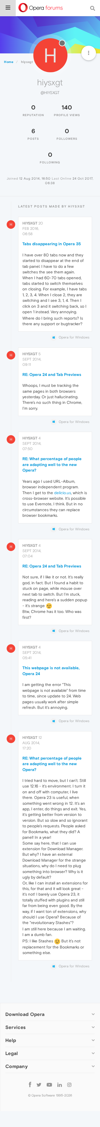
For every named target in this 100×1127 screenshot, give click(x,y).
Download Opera (25, 1014)
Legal (11, 1053)
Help (10, 1040)
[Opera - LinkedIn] (60, 1084)
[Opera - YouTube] (49, 1084)
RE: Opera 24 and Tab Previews (51, 374)
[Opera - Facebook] (30, 1084)
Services (15, 1027)
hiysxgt (29, 223)
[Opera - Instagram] (69, 1084)
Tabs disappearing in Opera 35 (51, 244)
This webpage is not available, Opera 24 (50, 671)
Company (16, 1066)
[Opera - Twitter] (39, 1084)
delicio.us (62, 492)
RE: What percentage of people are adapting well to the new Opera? (52, 464)
